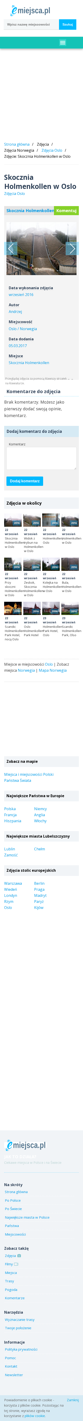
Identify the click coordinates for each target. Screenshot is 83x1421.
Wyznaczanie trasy (20, 1319)
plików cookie (35, 1416)
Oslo (49, 664)
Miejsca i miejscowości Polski (28, 774)
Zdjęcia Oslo (52, 150)
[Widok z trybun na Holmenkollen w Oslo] (32, 520)
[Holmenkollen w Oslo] (70, 520)
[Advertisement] (41, 96)
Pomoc (10, 1357)
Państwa (12, 1225)
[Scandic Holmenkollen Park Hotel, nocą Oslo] (13, 608)
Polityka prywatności (21, 1349)
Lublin (9, 849)
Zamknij (73, 1400)
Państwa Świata (17, 780)
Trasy (9, 1281)
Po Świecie (13, 1208)
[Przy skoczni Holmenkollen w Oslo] (13, 564)
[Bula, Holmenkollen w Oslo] (70, 564)
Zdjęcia (10, 1255)
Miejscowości (15, 1234)
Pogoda (11, 1289)
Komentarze (15, 1298)
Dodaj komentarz (25, 481)
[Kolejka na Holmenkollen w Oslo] (51, 564)
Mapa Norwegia (53, 670)
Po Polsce (13, 1200)
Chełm (39, 849)
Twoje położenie (18, 1328)
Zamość (11, 855)
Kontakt (11, 1366)
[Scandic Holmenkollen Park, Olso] (70, 608)
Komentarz (17, 444)
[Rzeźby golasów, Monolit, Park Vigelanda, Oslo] (72, 248)
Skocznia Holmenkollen (29, 362)
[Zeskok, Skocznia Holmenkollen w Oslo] (32, 564)
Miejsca (11, 1272)
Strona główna (17, 144)
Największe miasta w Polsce (27, 1217)
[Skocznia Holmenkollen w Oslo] (13, 520)
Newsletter (14, 1374)
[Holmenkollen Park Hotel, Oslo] (51, 608)
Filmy (9, 1264)
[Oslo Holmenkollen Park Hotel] (32, 608)
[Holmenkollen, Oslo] (10, 248)
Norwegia (26, 670)
